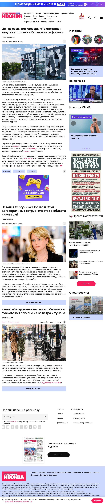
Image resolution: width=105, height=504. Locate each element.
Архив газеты (78, 414)
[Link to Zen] (16, 427)
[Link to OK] (12, 427)
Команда (96, 472)
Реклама (42, 472)
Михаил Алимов (8, 37)
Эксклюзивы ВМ (30, 19)
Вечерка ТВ (28, 13)
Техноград (19, 171)
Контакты (34, 475)
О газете (34, 472)
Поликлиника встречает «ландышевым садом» (80, 243)
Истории (75, 30)
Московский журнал (51, 13)
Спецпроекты (51, 16)
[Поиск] (89, 17)
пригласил (28, 158)
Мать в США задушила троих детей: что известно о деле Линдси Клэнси (86, 56)
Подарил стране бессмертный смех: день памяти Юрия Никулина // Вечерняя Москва (87, 39)
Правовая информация (48, 475)
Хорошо (97, 500)
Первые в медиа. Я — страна (35, 22)
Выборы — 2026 (55, 22)
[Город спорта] (82, 17)
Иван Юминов (7, 219)
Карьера (32, 171)
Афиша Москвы (44, 19)
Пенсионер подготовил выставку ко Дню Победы (88, 273)
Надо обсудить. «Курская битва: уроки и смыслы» (86, 94)
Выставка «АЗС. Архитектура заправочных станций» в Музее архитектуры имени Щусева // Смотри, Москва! (75, 39)
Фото (35, 16)
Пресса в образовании (70, 13)
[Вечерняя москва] (14, 476)
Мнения (60, 418)
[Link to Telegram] (25, 427)
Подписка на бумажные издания (59, 472)
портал (26, 151)
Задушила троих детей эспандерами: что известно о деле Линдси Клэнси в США (84, 71)
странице (32, 148)
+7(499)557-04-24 (14, 489)
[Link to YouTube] (21, 427)
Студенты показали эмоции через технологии (89, 252)
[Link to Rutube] (35, 427)
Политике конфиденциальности (18, 501)
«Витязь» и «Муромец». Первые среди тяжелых (91, 262)
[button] (99, 39)
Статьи (60, 414)
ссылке (16, 146)
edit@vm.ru (36, 489)
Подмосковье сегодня (51, 382)
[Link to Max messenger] (3, 427)
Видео (41, 16)
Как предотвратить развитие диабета (86, 123)
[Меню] (101, 17)
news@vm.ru (69, 489)
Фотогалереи (62, 423)
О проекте (86, 284)
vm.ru (29, 487)
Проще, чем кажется (81, 117)
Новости (27, 16)
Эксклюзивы (77, 50)
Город (20, 41)
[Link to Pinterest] (39, 427)
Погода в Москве (13, 322)
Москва (6, 171)
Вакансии (87, 472)
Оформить (58, 455)
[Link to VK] (7, 427)
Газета (38, 13)
